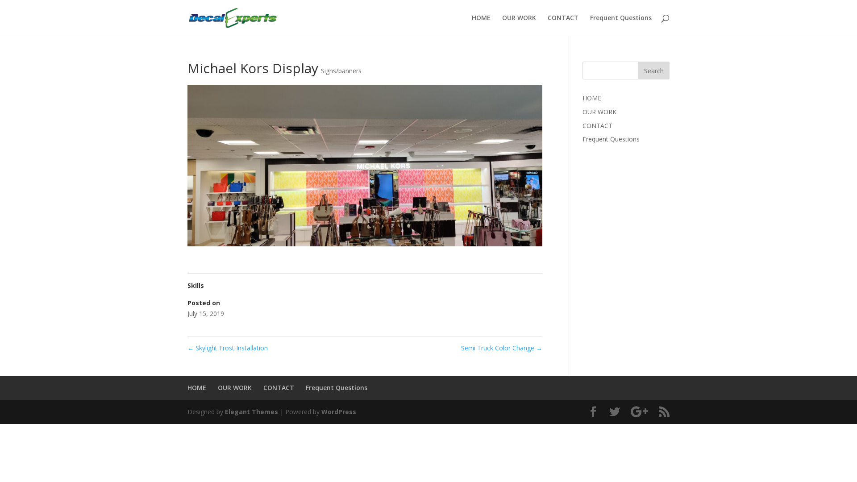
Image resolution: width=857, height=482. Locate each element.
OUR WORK (519, 18)
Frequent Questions (621, 18)
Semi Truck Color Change (501, 348)
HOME (481, 18)
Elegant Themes (251, 411)
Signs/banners (341, 70)
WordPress (338, 411)
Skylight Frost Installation (227, 348)
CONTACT (563, 18)
